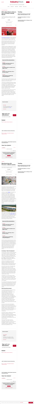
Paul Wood (8, 169)
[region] (9, 149)
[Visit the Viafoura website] (14, 381)
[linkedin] (7, 174)
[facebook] (6, 174)
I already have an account (8, 387)
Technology (12, 6)
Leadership (20, 6)
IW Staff (4, 105)
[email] (11, 174)
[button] (2, 2)
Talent (8, 6)
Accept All (31, 402)
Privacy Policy (21, 402)
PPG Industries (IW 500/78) (5, 37)
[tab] (3, 147)
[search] (3, 2)
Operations (16, 6)
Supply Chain (24, 6)
